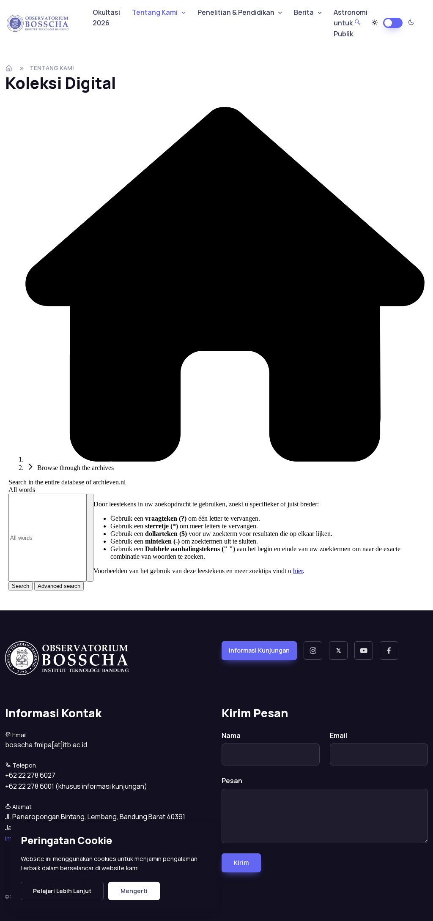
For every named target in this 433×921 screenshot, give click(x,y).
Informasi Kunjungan (259, 650)
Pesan (232, 780)
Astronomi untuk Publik (350, 23)
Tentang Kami (52, 68)
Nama (231, 735)
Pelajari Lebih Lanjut (62, 891)
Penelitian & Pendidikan (235, 12)
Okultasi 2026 (106, 18)
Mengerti (134, 891)
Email (338, 735)
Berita (304, 12)
